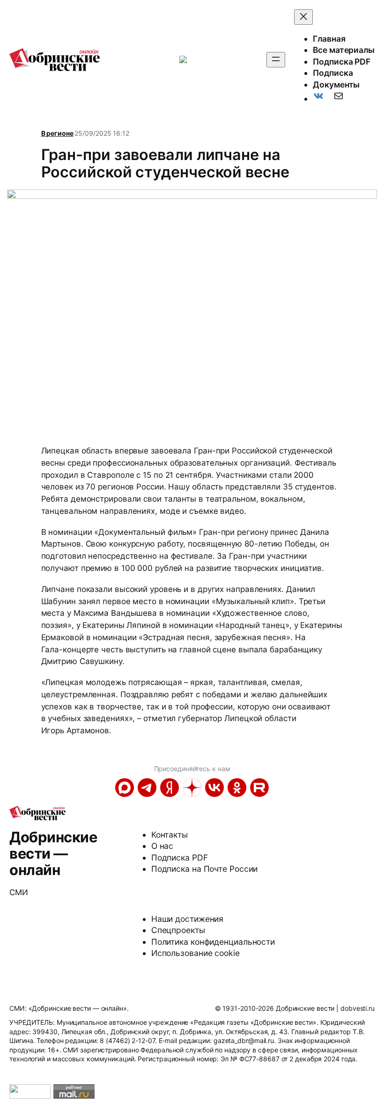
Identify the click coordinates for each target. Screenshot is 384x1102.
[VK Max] (124, 787)
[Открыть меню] (275, 59)
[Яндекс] (169, 787)
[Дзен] (192, 787)
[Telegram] (147, 787)
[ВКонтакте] (214, 787)
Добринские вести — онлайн (53, 853)
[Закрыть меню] (303, 17)
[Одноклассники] (237, 787)
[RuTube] (259, 787)
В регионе (57, 133)
